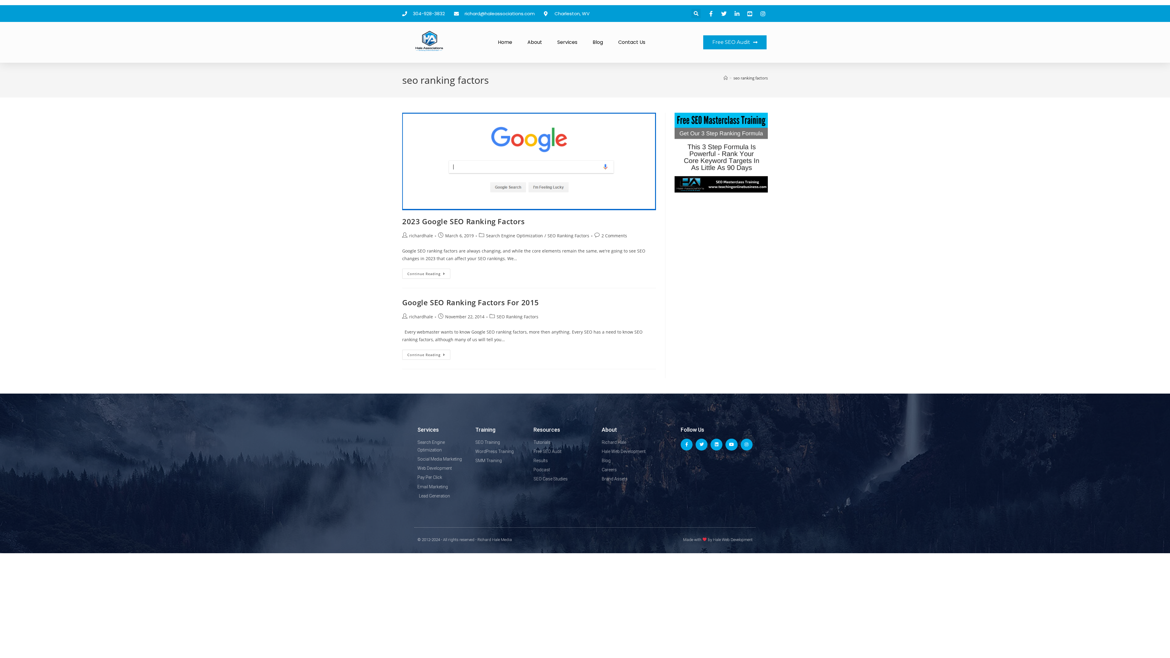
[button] (696, 13)
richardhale (421, 236)
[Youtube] (731, 445)
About (534, 42)
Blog (598, 42)
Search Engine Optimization (514, 236)
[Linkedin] (716, 445)
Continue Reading (428, 272)
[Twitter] (701, 445)
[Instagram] (747, 445)
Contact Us (631, 42)
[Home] (726, 78)
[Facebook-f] (687, 445)
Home (505, 42)
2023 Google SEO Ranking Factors (463, 221)
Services (567, 42)
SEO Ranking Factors (568, 236)
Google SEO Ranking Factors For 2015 (470, 302)
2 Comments (614, 236)
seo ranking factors (750, 78)
